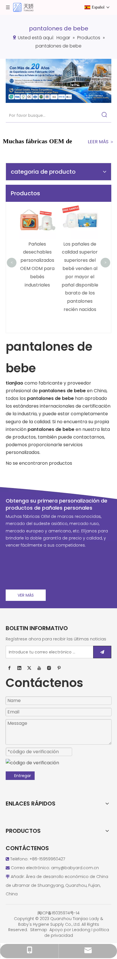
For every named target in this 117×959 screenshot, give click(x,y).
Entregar (22, 776)
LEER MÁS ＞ (101, 141)
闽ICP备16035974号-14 (58, 913)
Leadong (81, 930)
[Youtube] (39, 668)
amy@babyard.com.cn (75, 868)
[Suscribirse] (102, 652)
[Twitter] (29, 668)
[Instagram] (49, 668)
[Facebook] (9, 668)
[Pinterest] (59, 668)
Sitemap (38, 930)
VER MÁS (26, 595)
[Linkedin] (19, 668)
